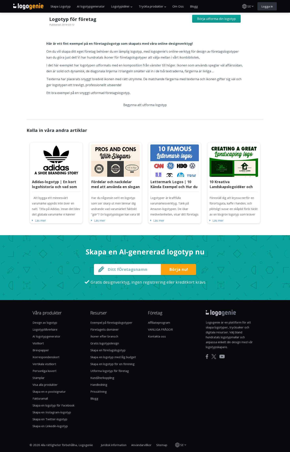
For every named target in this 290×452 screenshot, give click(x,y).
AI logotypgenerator (91, 6)
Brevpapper (41, 350)
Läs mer (40, 220)
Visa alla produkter (45, 385)
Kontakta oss (157, 336)
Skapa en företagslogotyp (107, 350)
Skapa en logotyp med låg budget (113, 357)
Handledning (98, 385)
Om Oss (178, 6)
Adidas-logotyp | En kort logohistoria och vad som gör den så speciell (54, 186)
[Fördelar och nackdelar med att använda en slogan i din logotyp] (115, 160)
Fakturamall (40, 398)
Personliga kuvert (44, 371)
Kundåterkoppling (102, 378)
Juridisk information (113, 445)
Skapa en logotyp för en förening (112, 364)
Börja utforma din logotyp (216, 19)
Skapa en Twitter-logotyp (50, 419)
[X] (213, 356)
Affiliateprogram (159, 322)
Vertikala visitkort (44, 364)
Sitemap (161, 445)
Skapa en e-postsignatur (49, 391)
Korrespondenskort (46, 357)
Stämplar (39, 378)
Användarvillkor (141, 445)
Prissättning (98, 391)
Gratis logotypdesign (104, 343)
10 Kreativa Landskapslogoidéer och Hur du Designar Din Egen (232, 186)
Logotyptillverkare (45, 329)
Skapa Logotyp (61, 6)
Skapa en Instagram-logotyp (52, 412)
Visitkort (38, 343)
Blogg (194, 6)
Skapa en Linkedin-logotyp (50, 426)
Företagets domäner (104, 329)
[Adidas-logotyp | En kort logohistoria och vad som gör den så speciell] (56, 160)
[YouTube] (222, 356)
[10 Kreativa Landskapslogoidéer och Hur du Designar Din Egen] (234, 160)
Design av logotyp (45, 322)
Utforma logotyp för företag (109, 371)
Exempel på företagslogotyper (111, 322)
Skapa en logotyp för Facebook (53, 405)
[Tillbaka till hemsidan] (28, 6)
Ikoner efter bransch (104, 336)
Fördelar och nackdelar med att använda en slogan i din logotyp (115, 186)
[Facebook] (207, 356)
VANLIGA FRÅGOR (160, 329)
